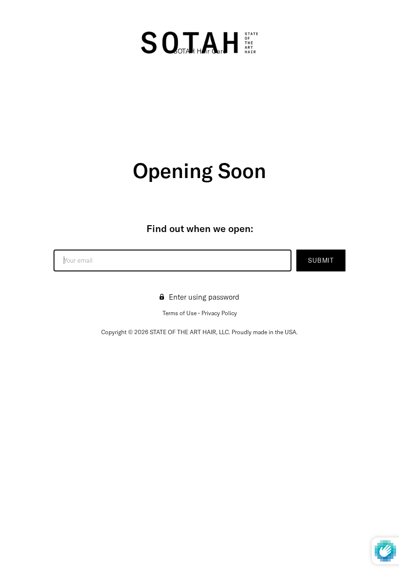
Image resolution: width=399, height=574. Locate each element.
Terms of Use (180, 313)
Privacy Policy (219, 313)
